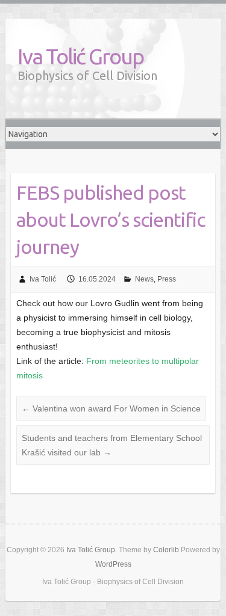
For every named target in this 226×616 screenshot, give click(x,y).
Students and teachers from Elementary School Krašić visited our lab (112, 445)
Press (166, 279)
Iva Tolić (43, 279)
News (144, 279)
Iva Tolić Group (80, 56)
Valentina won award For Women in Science (111, 408)
